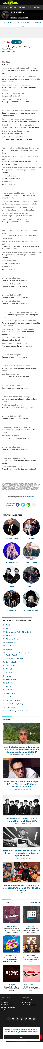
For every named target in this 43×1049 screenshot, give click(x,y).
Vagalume (10, 3)
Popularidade (37, 22)
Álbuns (10, 22)
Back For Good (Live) (13, 700)
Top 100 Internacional (8, 1007)
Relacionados (25, 22)
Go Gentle (9, 672)
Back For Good (11, 662)
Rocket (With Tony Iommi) (14, 704)
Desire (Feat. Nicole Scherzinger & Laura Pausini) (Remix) (19, 654)
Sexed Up (9, 635)
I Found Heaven (11, 707)
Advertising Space (12, 639)
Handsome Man (11, 693)
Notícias (37, 7)
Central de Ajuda (27, 1000)
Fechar (21, 1037)
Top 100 (13, 7)
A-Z (29, 7)
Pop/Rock (13, 17)
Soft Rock (25, 17)
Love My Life (10, 646)
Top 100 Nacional (6, 1005)
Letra (4, 42)
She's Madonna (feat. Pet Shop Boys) (18, 632)
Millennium (9, 649)
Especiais (4, 1000)
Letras (3, 22)
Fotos (17, 22)
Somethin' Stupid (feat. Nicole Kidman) (18, 711)
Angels (8, 625)
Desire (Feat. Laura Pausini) (15, 659)
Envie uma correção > (29, 497)
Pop (19, 17)
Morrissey (9, 676)
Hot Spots (4, 1002)
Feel (7, 628)
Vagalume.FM (35, 903)
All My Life (9, 669)
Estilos (22, 7)
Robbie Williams (7, 49)
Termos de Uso (26, 1002)
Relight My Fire (11, 679)
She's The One (11, 642)
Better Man (9, 683)
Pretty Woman (10, 690)
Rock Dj (8, 686)
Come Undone (10, 665)
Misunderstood (11, 697)
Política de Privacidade (29, 1005)
